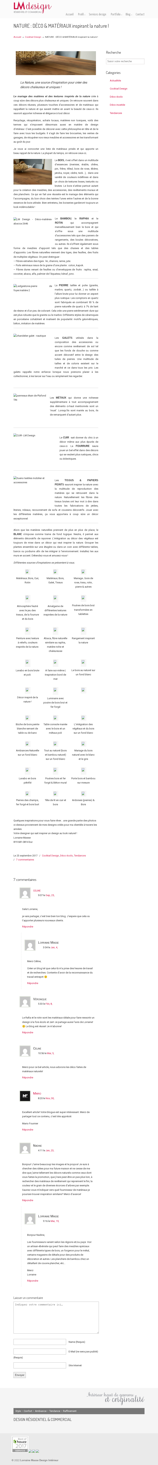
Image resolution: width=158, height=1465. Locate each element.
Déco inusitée (117, 104)
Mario (37, 1093)
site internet (75, 1365)
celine (37, 890)
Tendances (80, 855)
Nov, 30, (50, 1098)
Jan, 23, (50, 1150)
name (77, 1341)
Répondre (27, 926)
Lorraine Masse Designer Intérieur (32, 7)
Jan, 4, (54, 947)
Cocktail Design (33, 37)
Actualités (115, 80)
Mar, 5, (50, 1053)
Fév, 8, (49, 1003)
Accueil (17, 37)
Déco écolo (66, 855)
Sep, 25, (50, 895)
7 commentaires (25, 859)
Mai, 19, (55, 1221)
